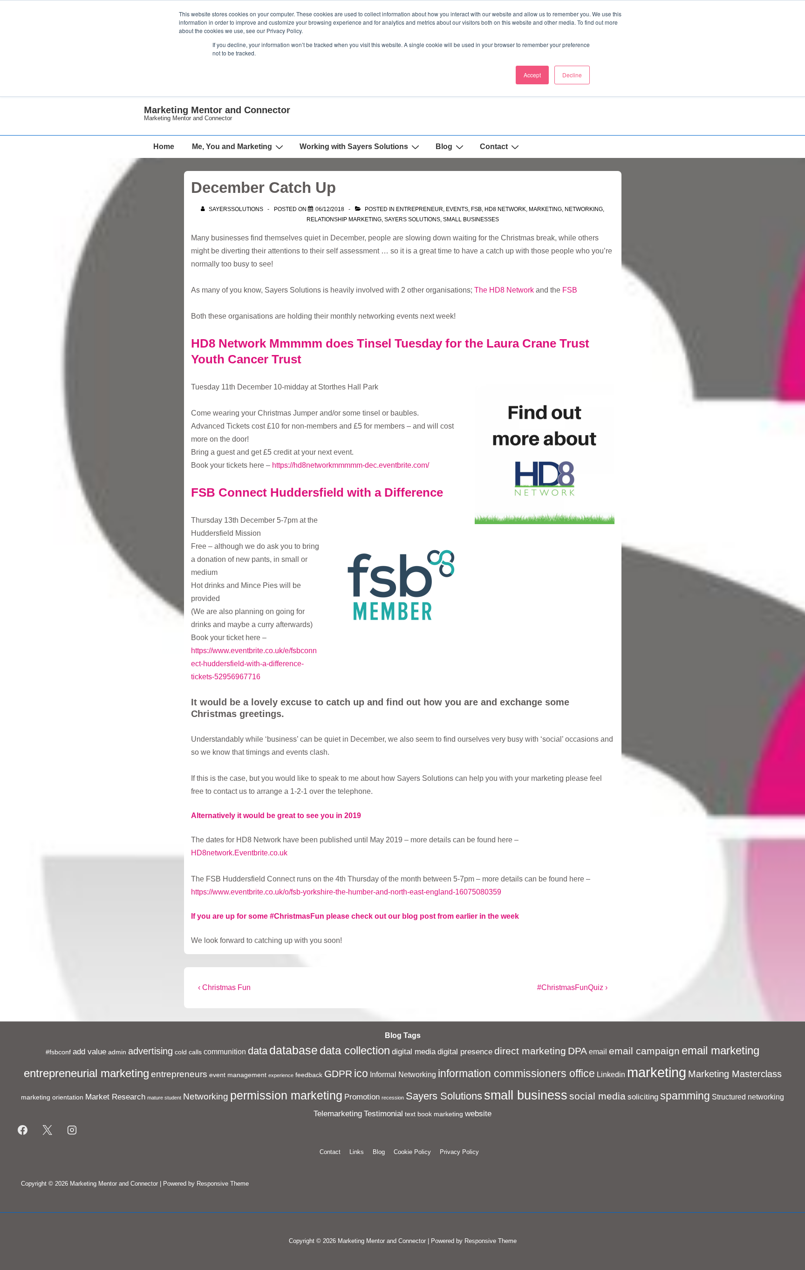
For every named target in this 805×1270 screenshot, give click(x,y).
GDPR (338, 1073)
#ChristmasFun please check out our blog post (353, 916)
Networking (584, 209)
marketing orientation (52, 1097)
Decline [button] (572, 75)
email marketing (720, 1051)
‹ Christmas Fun (224, 987)
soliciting (643, 1096)
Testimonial (383, 1113)
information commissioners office (516, 1073)
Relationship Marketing (344, 219)
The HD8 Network (504, 290)
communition (225, 1052)
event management (237, 1075)
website (478, 1113)
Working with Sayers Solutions (354, 146)
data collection (355, 1051)
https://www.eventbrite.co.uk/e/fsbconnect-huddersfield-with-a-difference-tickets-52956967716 (254, 664)
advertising (150, 1051)
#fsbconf (58, 1052)
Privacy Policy (459, 1151)
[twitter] (47, 1130)
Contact (494, 146)
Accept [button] (532, 75)
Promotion (362, 1096)
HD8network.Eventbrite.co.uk (239, 853)
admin (117, 1052)
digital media (414, 1051)
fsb (476, 209)
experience (280, 1075)
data (257, 1051)
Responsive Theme (223, 1183)
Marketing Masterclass (735, 1074)
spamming (685, 1096)
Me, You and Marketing (232, 146)
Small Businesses (471, 219)
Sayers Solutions (412, 219)
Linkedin (611, 1075)
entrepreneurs (179, 1074)
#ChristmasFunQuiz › (572, 987)
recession (393, 1097)
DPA (577, 1051)
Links (356, 1151)
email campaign (644, 1051)
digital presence (464, 1051)
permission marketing (286, 1095)
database (293, 1050)
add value (89, 1051)
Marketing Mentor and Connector (217, 110)
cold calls (188, 1052)
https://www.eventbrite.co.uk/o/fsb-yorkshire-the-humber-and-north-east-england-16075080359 (346, 892)
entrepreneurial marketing (86, 1073)
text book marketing (434, 1114)
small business (525, 1095)
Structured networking (748, 1097)
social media (597, 1096)
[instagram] (72, 1130)
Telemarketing (338, 1113)
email (598, 1052)
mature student (164, 1097)
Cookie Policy (412, 1151)
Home (163, 146)
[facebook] (23, 1130)
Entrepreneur (419, 209)
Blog (444, 146)
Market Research (115, 1096)
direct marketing (530, 1050)
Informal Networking (403, 1075)
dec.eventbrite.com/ (397, 465)
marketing (656, 1072)
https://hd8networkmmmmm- (318, 465)
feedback (308, 1075)
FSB (569, 290)
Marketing (545, 209)
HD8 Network (505, 209)
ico (361, 1073)
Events (457, 209)
